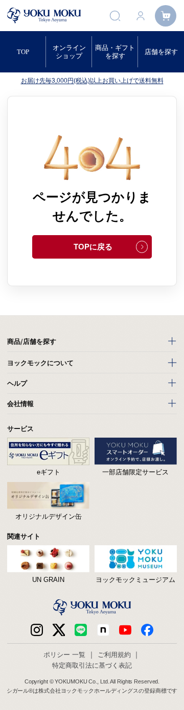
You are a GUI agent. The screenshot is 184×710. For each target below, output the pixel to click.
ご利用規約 (114, 654)
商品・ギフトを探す (115, 52)
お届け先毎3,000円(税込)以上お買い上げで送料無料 (92, 80)
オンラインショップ (69, 52)
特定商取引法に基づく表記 (92, 665)
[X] (59, 630)
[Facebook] (103, 630)
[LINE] (81, 630)
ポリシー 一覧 (64, 654)
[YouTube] (125, 630)
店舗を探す (161, 52)
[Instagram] (37, 630)
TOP (23, 52)
